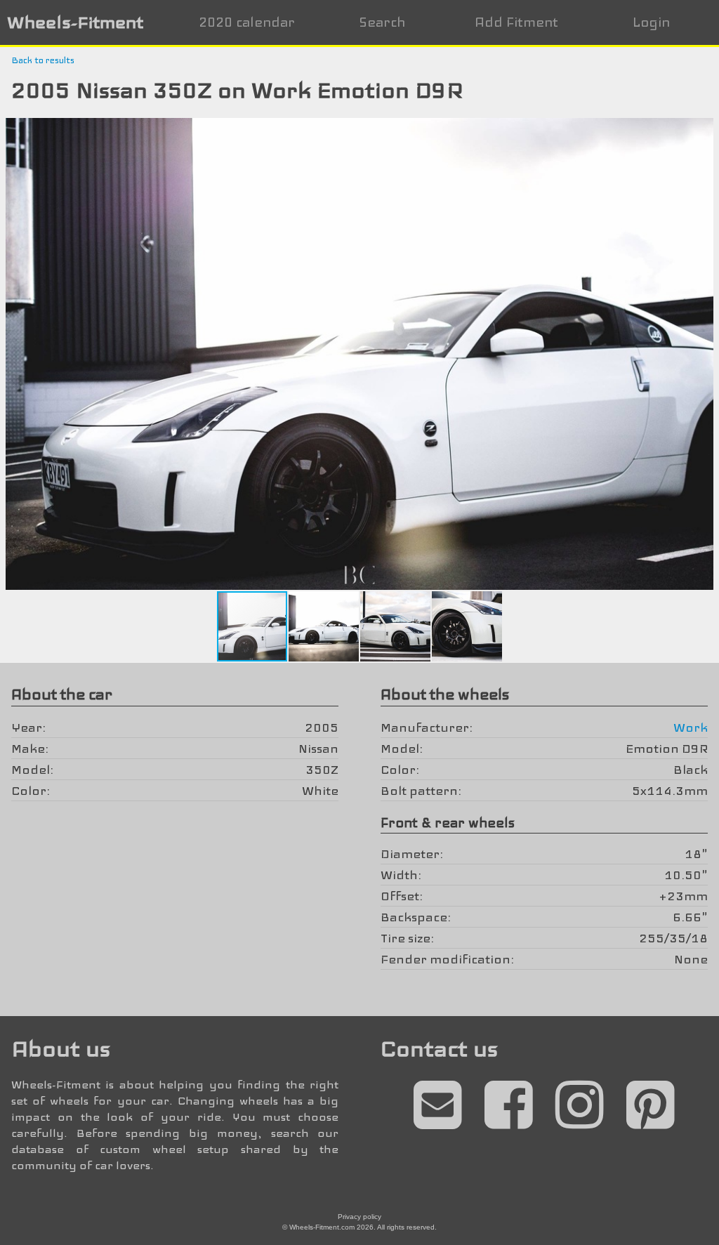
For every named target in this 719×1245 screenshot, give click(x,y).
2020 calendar (247, 22)
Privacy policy (359, 1216)
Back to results (42, 60)
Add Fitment (516, 22)
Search (382, 22)
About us (60, 1048)
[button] (706, 130)
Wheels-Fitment (75, 22)
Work (690, 727)
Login (651, 22)
